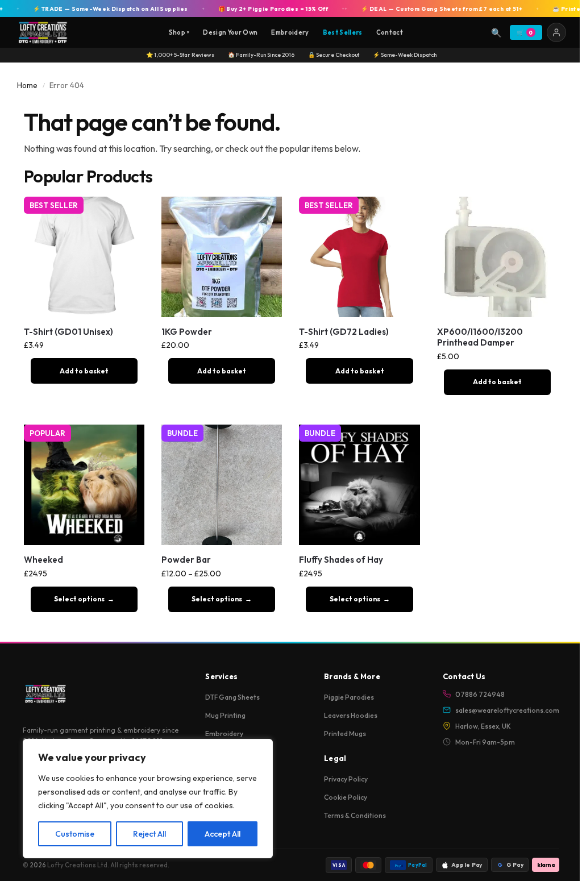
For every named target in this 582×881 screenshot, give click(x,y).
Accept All (222, 834)
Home (27, 85)
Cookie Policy (345, 797)
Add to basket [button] (84, 371)
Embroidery (290, 32)
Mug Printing (225, 715)
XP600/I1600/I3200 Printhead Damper (480, 337)
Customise (74, 834)
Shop (179, 32)
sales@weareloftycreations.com (507, 710)
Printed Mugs (345, 733)
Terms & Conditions (355, 815)
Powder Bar (186, 559)
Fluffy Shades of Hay (341, 559)
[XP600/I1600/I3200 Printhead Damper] (497, 257)
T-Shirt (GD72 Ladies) (344, 331)
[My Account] (556, 32)
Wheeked (43, 559)
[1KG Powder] (221, 257)
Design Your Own (230, 32)
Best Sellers (343, 32)
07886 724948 (480, 694)
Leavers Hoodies (350, 715)
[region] (148, 798)
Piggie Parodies (349, 697)
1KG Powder (186, 331)
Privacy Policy (346, 779)
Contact (389, 32)
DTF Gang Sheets (232, 697)
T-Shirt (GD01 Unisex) (68, 331)
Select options (79, 599)
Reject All (149, 834)
